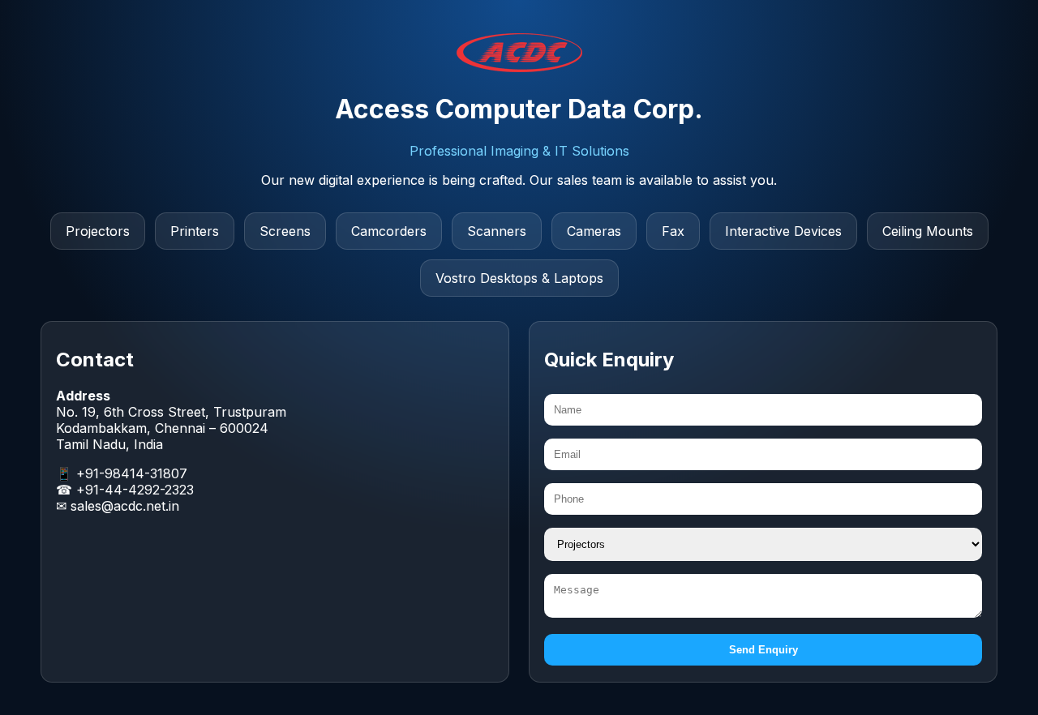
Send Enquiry (763, 650)
